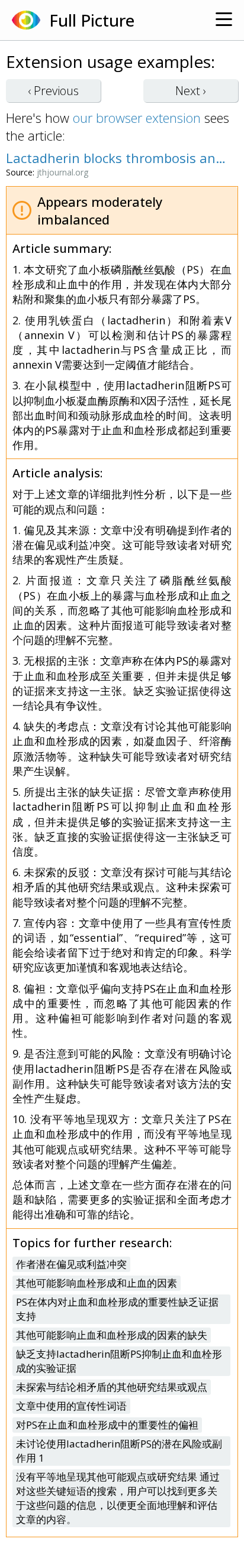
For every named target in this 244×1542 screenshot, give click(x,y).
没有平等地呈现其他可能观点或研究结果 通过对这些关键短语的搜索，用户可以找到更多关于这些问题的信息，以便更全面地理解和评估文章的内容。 (118, 1498)
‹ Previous (53, 91)
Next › (190, 91)
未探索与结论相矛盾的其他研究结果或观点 (111, 1387)
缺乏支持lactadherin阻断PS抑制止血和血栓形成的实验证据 (119, 1361)
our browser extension (137, 117)
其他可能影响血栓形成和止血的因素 (96, 1283)
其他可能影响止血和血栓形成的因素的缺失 (111, 1335)
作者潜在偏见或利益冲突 (71, 1264)
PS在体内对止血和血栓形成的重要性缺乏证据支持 (117, 1309)
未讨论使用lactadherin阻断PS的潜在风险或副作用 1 (119, 1451)
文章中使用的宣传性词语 (71, 1406)
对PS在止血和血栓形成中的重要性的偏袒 (107, 1425)
